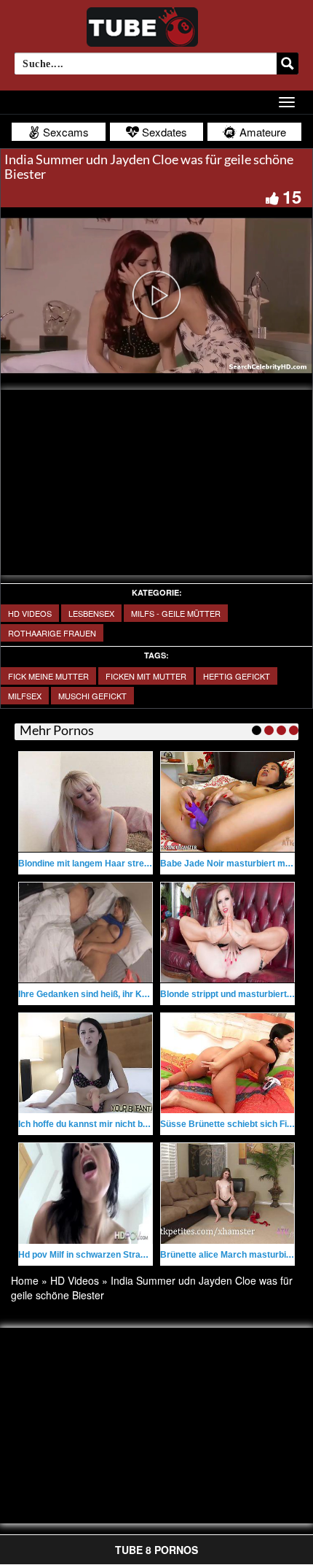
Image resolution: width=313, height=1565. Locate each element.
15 (291, 196)
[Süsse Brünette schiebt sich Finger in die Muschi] (227, 1063)
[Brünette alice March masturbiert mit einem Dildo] (227, 1193)
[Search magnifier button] (287, 63)
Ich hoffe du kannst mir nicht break (90, 1124)
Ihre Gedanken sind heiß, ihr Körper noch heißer (116, 994)
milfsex (24, 695)
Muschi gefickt (92, 695)
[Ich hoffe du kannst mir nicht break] (85, 1063)
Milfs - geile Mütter (176, 613)
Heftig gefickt (236, 676)
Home (25, 1280)
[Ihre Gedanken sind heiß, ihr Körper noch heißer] (85, 932)
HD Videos (30, 613)
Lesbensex (91, 613)
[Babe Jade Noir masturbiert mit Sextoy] (227, 802)
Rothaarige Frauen (52, 633)
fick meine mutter (48, 676)
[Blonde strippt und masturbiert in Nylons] (227, 932)
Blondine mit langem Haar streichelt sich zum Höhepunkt (135, 863)
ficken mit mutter (146, 676)
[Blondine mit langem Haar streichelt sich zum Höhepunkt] (85, 802)
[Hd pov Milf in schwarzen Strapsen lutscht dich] (85, 1193)
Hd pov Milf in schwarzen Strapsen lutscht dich (114, 1255)
